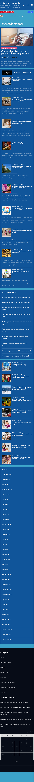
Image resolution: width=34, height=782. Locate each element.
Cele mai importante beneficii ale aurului (21, 251)
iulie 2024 (5, 499)
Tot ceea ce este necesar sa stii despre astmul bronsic (16, 330)
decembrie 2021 (7, 585)
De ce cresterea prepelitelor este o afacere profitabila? (22, 100)
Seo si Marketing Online (9, 48)
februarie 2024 (6, 524)
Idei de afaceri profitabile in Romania (20, 272)
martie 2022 (5, 569)
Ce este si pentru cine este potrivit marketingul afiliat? (16, 52)
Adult (2, 657)
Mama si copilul (5, 672)
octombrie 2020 (6, 640)
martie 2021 (5, 615)
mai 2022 (5, 564)
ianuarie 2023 (6, 554)
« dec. (16, 761)
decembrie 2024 (7, 474)
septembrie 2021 (7, 595)
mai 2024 (5, 509)
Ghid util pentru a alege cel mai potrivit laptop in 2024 (16, 323)
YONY (5, 57)
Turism (2, 692)
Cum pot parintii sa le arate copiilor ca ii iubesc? (16, 302)
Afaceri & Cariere (5, 662)
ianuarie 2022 (6, 580)
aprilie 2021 (5, 610)
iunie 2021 (5, 605)
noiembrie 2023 (6, 534)
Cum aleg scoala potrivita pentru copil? (22, 231)
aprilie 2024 (5, 514)
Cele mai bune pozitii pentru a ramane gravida (21, 122)
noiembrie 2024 (6, 479)
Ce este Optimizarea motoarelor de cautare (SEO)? (22, 209)
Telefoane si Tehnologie (7, 687)
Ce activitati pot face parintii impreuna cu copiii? (16, 351)
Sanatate (3, 677)
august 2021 (6, 600)
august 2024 (6, 494)
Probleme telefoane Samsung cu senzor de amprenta (22, 186)
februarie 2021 (6, 620)
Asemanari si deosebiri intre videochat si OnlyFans (14, 345)
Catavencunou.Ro (10, 3)
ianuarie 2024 (6, 529)
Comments (28, 72)
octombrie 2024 (6, 484)
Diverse (2, 667)
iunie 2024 (5, 504)
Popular (8, 72)
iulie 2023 (5, 539)
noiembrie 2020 (6, 635)
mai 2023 (5, 544)
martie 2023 (5, 549)
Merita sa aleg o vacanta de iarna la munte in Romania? (15, 308)
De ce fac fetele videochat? (20, 144)
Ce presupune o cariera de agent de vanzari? (22, 79)
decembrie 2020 (7, 630)
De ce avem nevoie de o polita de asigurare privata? (15, 16)
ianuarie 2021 (6, 625)
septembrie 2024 (7, 489)
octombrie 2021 (6, 590)
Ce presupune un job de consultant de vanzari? (16, 297)
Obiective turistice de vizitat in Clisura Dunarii (21, 166)
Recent (18, 72)
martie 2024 (5, 519)
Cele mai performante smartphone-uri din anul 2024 (16, 316)
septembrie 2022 (7, 559)
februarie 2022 (6, 574)
